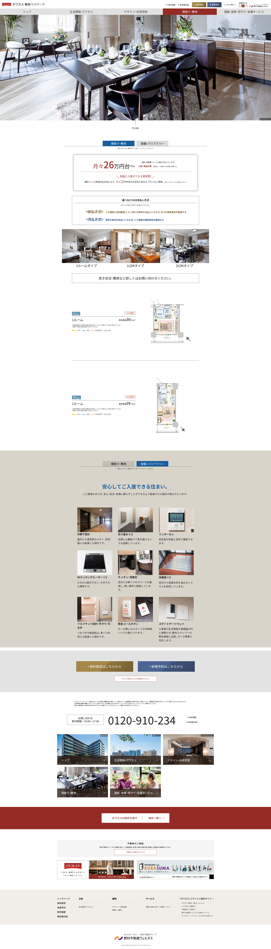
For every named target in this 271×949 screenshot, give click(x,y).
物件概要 (61, 912)
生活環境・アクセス (81, 12)
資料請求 (61, 903)
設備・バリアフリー (152, 143)
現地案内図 (62, 916)
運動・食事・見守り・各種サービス (244, 12)
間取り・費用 (189, 12)
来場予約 (61, 907)
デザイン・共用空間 (135, 12)
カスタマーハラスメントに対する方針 (196, 915)
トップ (27, 12)
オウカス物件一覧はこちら (192, 903)
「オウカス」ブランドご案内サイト (196, 898)
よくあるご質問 (188, 906)
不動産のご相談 (188, 909)
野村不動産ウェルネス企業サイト (194, 912)
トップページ (63, 898)
